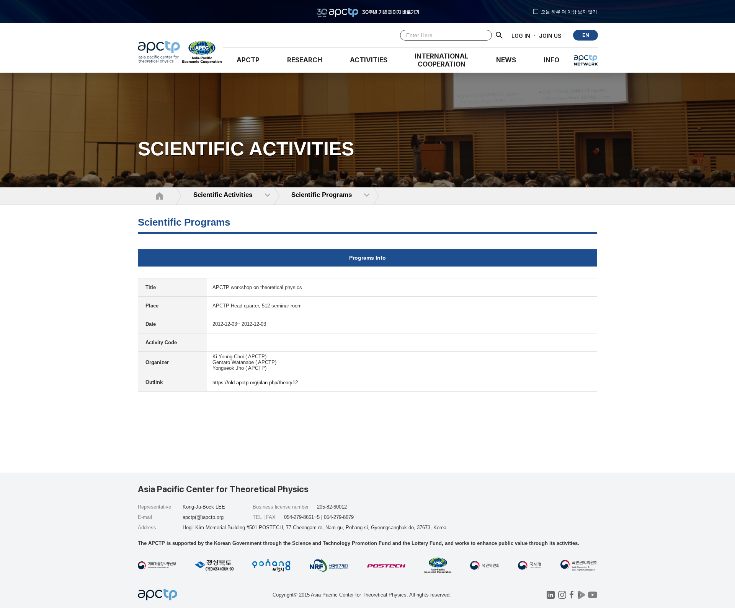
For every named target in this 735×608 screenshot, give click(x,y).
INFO (551, 60)
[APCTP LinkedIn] (550, 595)
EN (585, 35)
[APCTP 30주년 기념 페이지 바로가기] (367, 11)
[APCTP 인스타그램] (562, 595)
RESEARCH (304, 60)
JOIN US (550, 35)
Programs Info (367, 258)
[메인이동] (159, 54)
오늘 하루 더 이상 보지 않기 (569, 11)
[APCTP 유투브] (592, 595)
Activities (368, 60)
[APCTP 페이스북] (572, 595)
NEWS (506, 60)
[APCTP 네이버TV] (581, 595)
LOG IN (520, 35)
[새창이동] (202, 54)
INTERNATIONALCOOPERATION (442, 60)
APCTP (248, 60)
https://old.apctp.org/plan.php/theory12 (255, 382)
